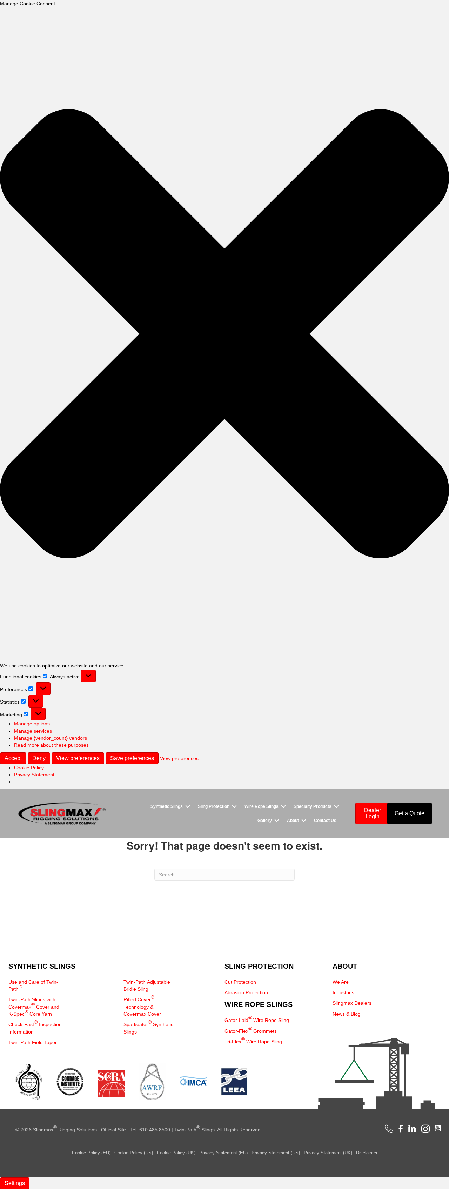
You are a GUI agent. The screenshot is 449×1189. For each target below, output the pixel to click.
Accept (13, 758)
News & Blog (347, 1014)
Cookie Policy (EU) (91, 1152)
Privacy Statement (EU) (223, 1152)
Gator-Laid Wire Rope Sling (256, 1019)
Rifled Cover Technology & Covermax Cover (142, 1005)
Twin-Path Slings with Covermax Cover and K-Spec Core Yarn (33, 1007)
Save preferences (132, 758)
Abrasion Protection (246, 992)
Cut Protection (240, 982)
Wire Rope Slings (261, 806)
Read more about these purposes (51, 745)
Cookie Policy (29, 767)
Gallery (264, 820)
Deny (39, 758)
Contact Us (325, 820)
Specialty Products (312, 806)
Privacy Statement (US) (276, 1152)
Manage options (32, 723)
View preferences (78, 758)
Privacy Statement (34, 774)
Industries (343, 992)
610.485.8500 (154, 1129)
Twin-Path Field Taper (32, 1042)
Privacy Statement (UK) (328, 1152)
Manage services (33, 731)
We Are (341, 982)
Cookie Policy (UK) (176, 1152)
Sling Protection (213, 806)
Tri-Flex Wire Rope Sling (253, 1040)
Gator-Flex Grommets (250, 1030)
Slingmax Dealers (352, 1003)
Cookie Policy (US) (133, 1152)
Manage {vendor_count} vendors (50, 738)
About (293, 820)
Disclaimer (366, 1152)
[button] (224, 334)
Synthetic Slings (166, 806)
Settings (15, 1183)
